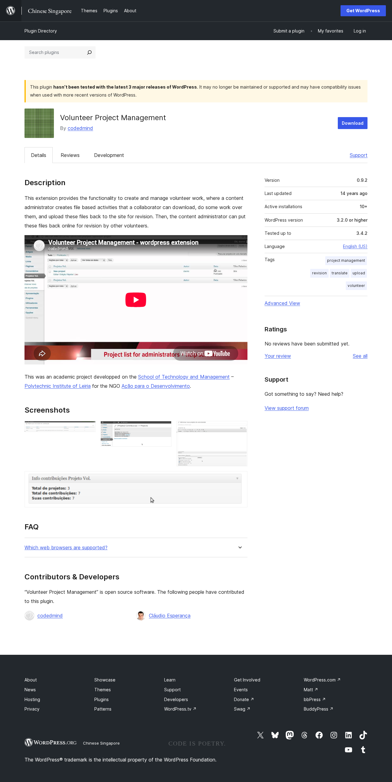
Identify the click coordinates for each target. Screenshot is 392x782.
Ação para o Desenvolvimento (156, 386)
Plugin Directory (40, 30)
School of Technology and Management (184, 377)
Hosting (32, 699)
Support (359, 155)
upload (358, 273)
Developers (176, 699)
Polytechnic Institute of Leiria (57, 386)
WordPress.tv (180, 708)
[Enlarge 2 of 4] (163, 429)
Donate (244, 699)
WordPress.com (322, 679)
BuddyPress (319, 708)
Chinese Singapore (101, 743)
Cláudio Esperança (169, 615)
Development (109, 155)
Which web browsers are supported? (65, 548)
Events (241, 689)
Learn (169, 679)
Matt (311, 689)
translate (340, 273)
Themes (102, 689)
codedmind (80, 128)
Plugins (101, 699)
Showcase (104, 679)
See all (360, 356)
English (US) (355, 246)
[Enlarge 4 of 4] (239, 479)
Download (353, 123)
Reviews (70, 155)
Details (38, 155)
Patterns (102, 708)
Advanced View (282, 303)
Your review (278, 356)
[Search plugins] (89, 52)
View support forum (287, 408)
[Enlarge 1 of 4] (87, 429)
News (30, 689)
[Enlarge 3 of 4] (239, 429)
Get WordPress (363, 10)
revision (319, 273)
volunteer (356, 285)
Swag (242, 708)
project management (346, 260)
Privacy (32, 708)
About (30, 679)
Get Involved (247, 679)
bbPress (315, 699)
